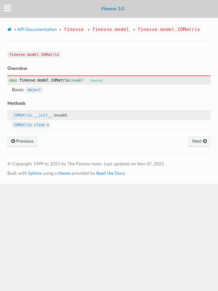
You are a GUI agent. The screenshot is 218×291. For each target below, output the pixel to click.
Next (197, 141)
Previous (24, 141)
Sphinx (35, 173)
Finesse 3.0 (112, 9)
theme (64, 173)
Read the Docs (110, 173)
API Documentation (37, 29)
